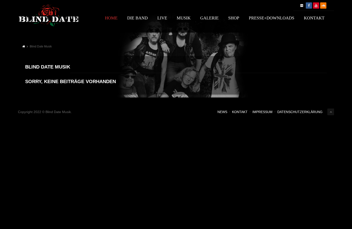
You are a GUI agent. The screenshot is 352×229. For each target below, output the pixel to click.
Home (111, 18)
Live (162, 18)
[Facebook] (309, 5)
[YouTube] (316, 5)
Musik (184, 18)
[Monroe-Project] (302, 5)
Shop (233, 18)
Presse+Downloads (271, 18)
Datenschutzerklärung (300, 112)
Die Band (137, 18)
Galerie (209, 18)
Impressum (262, 112)
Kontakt (314, 18)
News (222, 112)
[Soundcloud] (323, 5)
